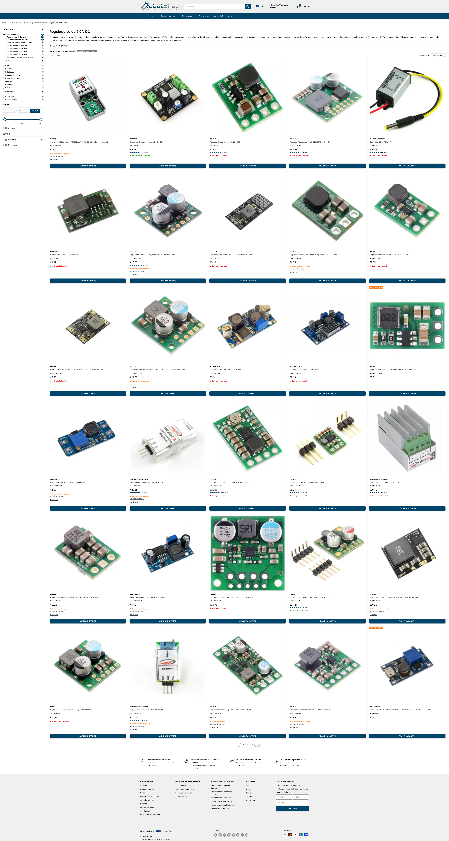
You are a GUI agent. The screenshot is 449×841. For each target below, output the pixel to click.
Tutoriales (249, 796)
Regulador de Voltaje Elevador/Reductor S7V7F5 (308, 482)
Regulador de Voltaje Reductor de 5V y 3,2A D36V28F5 (70, 710)
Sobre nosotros (181, 786)
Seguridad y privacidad (184, 793)
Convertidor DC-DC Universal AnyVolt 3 (384, 482)
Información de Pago (148, 807)
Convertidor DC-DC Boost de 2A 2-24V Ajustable (68, 482)
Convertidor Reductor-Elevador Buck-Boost (226, 370)
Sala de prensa (181, 796)
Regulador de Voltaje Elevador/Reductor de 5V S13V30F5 (231, 597)
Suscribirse (292, 808)
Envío (142, 793)
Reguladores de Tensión (38, 23)
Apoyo (229, 16)
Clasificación (250, 800)
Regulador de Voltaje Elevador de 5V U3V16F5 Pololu (389, 255)
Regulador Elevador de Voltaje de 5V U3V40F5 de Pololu (311, 710)
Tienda (151, 16)
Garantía (143, 804)
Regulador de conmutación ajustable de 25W (146, 482)
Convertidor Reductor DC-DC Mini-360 (64, 255)
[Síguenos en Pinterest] (229, 835)
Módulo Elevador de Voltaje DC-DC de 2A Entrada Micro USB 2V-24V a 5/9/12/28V (400, 710)
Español (169, 831)
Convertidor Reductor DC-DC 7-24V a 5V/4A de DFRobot (231, 255)
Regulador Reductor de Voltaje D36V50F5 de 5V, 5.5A (310, 142)
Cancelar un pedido (147, 800)
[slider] (4, 119)
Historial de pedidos (147, 789)
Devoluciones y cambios (149, 796)
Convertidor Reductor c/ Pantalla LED (304, 370)
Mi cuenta (273, 8)
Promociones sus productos (221, 801)
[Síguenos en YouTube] (233, 835)
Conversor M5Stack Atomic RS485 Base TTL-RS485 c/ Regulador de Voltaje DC (80, 142)
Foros (248, 786)
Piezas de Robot (22, 23)
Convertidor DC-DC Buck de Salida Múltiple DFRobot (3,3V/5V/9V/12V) (76, 370)
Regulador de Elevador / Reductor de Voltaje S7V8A (229, 482)
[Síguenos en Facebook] (215, 835)
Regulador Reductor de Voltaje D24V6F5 (225, 142)
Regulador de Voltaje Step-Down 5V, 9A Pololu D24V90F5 (231, 710)
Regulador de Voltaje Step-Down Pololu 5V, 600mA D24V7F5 (392, 370)
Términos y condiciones (184, 789)
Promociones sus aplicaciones (222, 805)
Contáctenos (145, 811)
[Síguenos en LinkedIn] (242, 835)
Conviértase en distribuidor (220, 798)
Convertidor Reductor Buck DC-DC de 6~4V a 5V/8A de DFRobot (394, 597)
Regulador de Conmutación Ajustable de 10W (147, 710)
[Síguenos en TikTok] (237, 835)
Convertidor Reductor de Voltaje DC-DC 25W (146, 142)
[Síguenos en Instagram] (224, 835)
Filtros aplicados (59, 51)
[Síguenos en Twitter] (220, 835)
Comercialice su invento (219, 809)
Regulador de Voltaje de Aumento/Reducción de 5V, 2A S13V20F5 (74, 597)
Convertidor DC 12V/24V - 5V (380, 142)
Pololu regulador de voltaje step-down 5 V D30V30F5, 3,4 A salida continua (158, 370)
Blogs (248, 789)
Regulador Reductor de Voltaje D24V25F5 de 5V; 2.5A (310, 597)
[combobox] (214, 6)
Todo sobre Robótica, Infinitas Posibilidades (155, 839)
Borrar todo (55, 55)
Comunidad (218, 16)
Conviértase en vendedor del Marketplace (221, 793)
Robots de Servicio (168, 16)
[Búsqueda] (248, 6)
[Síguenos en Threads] (246, 835)
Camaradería (204, 16)
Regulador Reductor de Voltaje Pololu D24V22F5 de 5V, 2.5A (152, 255)
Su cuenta (144, 786)
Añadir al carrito (88, 166)
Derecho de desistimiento (150, 815)
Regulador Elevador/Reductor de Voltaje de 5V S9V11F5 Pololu (313, 255)
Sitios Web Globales (147, 831)
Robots (11, 23)
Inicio (4, 23)
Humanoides (187, 16)
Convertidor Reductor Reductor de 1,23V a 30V (147, 597)
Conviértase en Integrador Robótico (220, 787)
